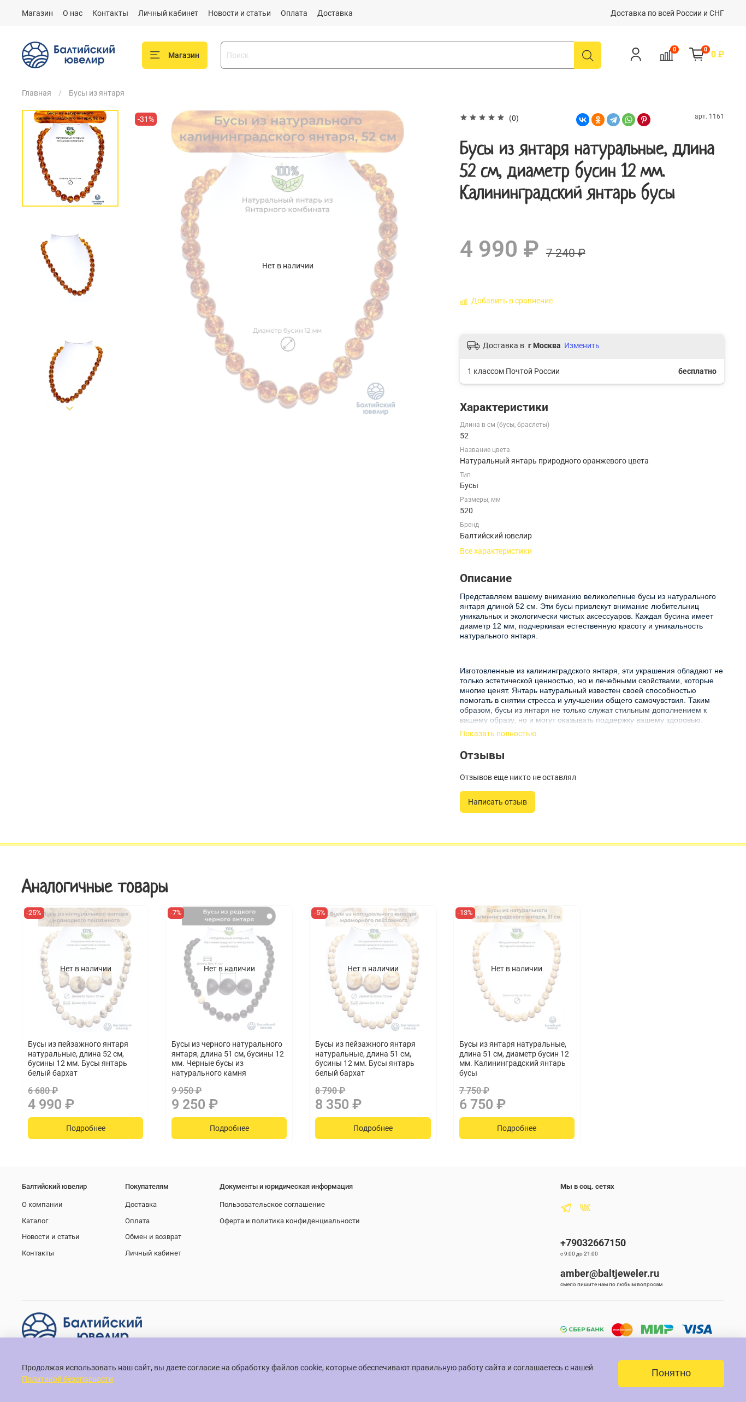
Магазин (37, 13)
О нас (72, 13)
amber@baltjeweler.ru (609, 1273)
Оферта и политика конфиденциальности (290, 1221)
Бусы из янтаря (97, 93)
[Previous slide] (151, 265)
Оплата (294, 13)
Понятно (671, 1373)
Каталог (35, 1221)
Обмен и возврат (153, 1237)
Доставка (335, 13)
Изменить (582, 345)
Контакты (110, 13)
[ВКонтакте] (582, 119)
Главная (36, 93)
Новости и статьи (239, 13)
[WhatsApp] (628, 119)
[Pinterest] (643, 119)
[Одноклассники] (598, 119)
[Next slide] (70, 408)
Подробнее (85, 1127)
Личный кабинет (168, 13)
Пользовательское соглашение (272, 1204)
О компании (42, 1204)
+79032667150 (593, 1242)
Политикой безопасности (67, 1379)
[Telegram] (613, 119)
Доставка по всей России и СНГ (667, 13)
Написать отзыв (497, 801)
